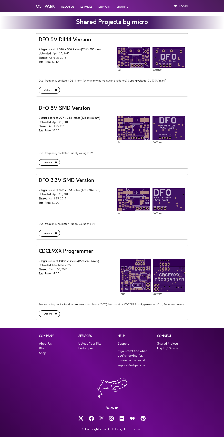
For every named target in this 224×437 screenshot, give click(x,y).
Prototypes (85, 348)
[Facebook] (91, 418)
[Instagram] (111, 418)
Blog (42, 348)
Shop (42, 353)
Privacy (137, 429)
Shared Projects (168, 344)
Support (104, 7)
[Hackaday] (101, 418)
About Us (67, 7)
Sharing (122, 7)
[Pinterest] (143, 418)
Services (86, 7)
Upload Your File (89, 344)
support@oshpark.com (132, 365)
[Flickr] (122, 418)
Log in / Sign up (168, 348)
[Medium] (132, 418)
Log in (183, 6)
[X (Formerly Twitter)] (80, 418)
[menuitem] (50, 89)
